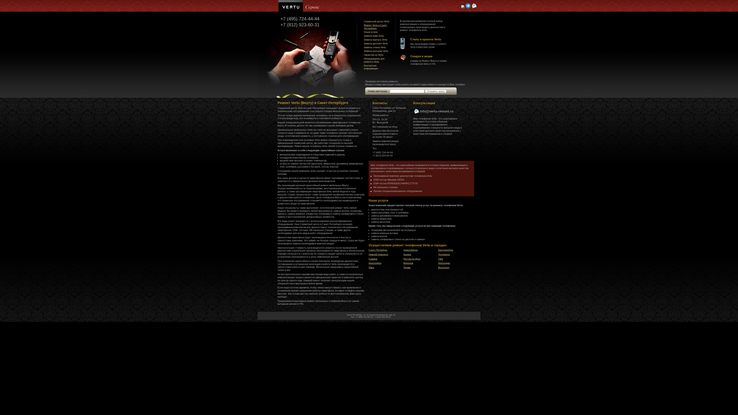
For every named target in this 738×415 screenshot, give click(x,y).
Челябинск (444, 254)
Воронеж (408, 263)
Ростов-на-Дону (412, 259)
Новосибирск (410, 250)
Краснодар (444, 263)
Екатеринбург (445, 250)
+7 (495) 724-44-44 (299, 18)
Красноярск (375, 263)
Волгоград (443, 267)
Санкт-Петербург (378, 250)
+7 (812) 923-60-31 (299, 24)
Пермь (407, 267)
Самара (373, 259)
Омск (371, 267)
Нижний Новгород (378, 254)
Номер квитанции (377, 91)
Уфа (440, 259)
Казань (407, 254)
